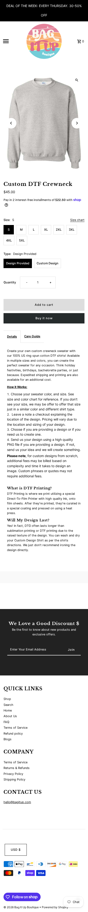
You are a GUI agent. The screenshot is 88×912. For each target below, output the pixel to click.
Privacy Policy (13, 774)
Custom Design (47, 263)
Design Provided (17, 263)
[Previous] (11, 123)
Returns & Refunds (17, 768)
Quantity (10, 282)
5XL (22, 240)
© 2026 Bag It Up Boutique (21, 907)
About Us (10, 716)
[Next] (77, 123)
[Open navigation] (13, 41)
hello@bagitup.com (17, 802)
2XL (58, 229)
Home (8, 710)
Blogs (7, 739)
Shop (7, 699)
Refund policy (13, 733)
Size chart (77, 220)
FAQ (6, 722)
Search (8, 705)
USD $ (16, 849)
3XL (71, 229)
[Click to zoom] (77, 80)
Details (12, 336)
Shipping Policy (14, 779)
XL (46, 229)
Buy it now (44, 318)
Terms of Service (15, 727)
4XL (9, 240)
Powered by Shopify (55, 907)
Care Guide (32, 336)
